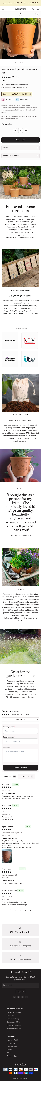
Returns (9, 1049)
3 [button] (18, 62)
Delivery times (12, 1046)
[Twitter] (14, 997)
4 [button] (20, 62)
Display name (8, 727)
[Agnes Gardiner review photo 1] (7, 856)
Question (6, 747)
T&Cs (9, 1053)
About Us (10, 1015)
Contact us (11, 1043)
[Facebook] (18, 997)
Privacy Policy (12, 1056)
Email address (8, 737)
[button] (6, 77)
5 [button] (22, 62)
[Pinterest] (26, 997)
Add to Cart (20, 140)
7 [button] (25, 62)
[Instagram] (22, 997)
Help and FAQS (12, 1040)
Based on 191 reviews (20, 714)
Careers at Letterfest (14, 1012)
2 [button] (15, 910)
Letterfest (23, 1078)
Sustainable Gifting (13, 1022)
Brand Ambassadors (14, 1025)
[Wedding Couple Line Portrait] (33, 14)
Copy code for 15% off (17, 94)
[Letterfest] (20, 9)
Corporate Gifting (13, 1019)
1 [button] (15, 62)
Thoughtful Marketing (14, 1028)
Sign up (20, 991)
